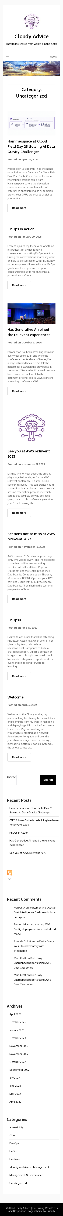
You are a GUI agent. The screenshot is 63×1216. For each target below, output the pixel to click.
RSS (9, 879)
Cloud (12, 1135)
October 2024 (17, 1038)
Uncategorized (18, 1183)
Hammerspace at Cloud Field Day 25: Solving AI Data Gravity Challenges (31, 146)
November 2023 (19, 1046)
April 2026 (15, 1014)
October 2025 (17, 1022)
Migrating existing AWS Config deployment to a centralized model (35, 929)
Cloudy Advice (32, 36)
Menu (53, 57)
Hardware (15, 1159)
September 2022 (19, 1069)
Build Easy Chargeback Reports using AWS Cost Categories (32, 962)
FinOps (13, 1151)
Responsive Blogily (24, 1211)
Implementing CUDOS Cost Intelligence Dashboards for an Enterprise (35, 912)
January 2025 (16, 1030)
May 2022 (15, 1093)
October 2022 (17, 1061)
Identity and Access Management (29, 1167)
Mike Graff (20, 958)
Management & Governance (26, 1175)
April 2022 (15, 1101)
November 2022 (19, 1054)
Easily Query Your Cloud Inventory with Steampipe (34, 946)
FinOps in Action (21, 229)
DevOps (14, 1143)
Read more (19, 208)
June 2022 (15, 1085)
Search (11, 776)
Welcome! (16, 697)
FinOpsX (14, 620)
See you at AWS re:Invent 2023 (27, 852)
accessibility (16, 1127)
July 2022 (14, 1077)
